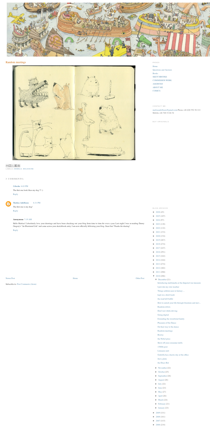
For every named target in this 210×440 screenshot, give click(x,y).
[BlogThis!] (10, 165)
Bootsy (161, 334)
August (161, 379)
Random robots (164, 306)
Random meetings (165, 330)
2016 (158, 252)
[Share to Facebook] (15, 165)
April (160, 395)
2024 (158, 220)
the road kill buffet (165, 298)
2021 (158, 232)
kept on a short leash (166, 294)
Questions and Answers (162, 69)
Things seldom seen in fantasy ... (171, 290)
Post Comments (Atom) (26, 284)
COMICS (156, 90)
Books (155, 73)
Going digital (163, 314)
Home (75, 278)
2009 (158, 412)
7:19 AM (28, 219)
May (160, 391)
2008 (158, 416)
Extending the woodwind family (171, 318)
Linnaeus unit (163, 350)
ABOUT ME (158, 87)
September (162, 375)
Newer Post (10, 278)
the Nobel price (164, 338)
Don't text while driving (167, 310)
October (161, 371)
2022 (158, 228)
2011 (158, 271)
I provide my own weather (168, 286)
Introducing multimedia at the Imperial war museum (179, 282)
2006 (158, 424)
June (160, 387)
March (161, 399)
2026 (158, 212)
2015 (158, 256)
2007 (158, 420)
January (161, 407)
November (162, 367)
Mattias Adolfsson (21, 202)
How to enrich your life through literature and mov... (179, 302)
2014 (158, 259)
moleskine (28, 169)
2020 (158, 236)
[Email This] (7, 165)
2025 (158, 216)
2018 (158, 244)
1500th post (163, 346)
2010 (158, 275)
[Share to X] (12, 165)
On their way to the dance (168, 326)
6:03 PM (24, 186)
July (160, 383)
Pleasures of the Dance (167, 322)
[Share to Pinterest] (18, 165)
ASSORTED (158, 83)
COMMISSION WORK (162, 80)
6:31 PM (36, 202)
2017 (158, 248)
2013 (158, 263)
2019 (158, 240)
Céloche (16, 186)
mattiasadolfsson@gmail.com (165, 110)
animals (18, 169)
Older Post (140, 278)
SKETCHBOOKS (160, 76)
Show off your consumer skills (170, 342)
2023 (158, 224)
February (162, 403)
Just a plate (162, 358)
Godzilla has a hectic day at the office (173, 354)
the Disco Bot (163, 362)
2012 (158, 267)
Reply (15, 194)
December (162, 279)
